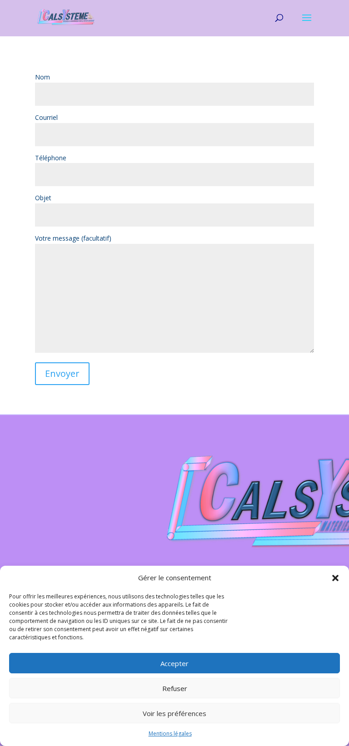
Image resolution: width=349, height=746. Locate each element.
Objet (43, 197)
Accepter (174, 663)
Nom (42, 77)
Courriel (46, 117)
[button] (335, 578)
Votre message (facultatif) (73, 238)
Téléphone (50, 157)
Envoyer (62, 373)
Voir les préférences (174, 713)
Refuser (174, 688)
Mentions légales (170, 733)
